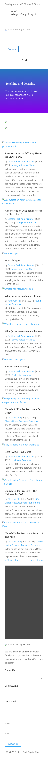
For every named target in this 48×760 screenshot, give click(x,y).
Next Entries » (36, 560)
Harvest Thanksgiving (17, 366)
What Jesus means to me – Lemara (23, 331)
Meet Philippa (12, 260)
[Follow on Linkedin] (17, 23)
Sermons (26, 375)
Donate (12, 49)
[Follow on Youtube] (22, 710)
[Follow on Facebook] (7, 23)
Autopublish (14, 300)
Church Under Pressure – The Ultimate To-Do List (21, 492)
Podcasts (16, 375)
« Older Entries (12, 560)
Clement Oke (14, 417)
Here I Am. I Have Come (18, 451)
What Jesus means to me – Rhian (23, 296)
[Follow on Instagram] (12, 23)
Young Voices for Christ (23, 165)
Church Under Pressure (16, 421)
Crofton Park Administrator (21, 161)
